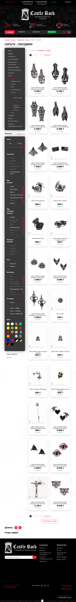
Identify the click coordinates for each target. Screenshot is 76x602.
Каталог (13, 40)
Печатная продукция (14, 70)
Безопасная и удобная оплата (41, 25)
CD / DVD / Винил (13, 121)
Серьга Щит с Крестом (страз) (60, 351)
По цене (48, 50)
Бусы (12, 87)
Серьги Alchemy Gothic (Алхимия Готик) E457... (60, 276)
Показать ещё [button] (49, 521)
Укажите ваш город (10, 1)
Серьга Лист (60, 313)
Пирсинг (10, 118)
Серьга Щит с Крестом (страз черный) (38, 352)
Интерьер (11, 115)
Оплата (59, 550)
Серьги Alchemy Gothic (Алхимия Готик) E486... (38, 88)
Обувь (10, 50)
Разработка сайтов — (64, 595)
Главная (7, 40)
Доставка (60, 548)
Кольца (13, 84)
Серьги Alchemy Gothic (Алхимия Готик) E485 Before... (60, 126)
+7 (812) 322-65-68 (41, 2)
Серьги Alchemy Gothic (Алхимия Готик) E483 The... (60, 88)
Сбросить (19, 298)
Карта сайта (43, 561)
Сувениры (11, 73)
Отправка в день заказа (66, 25)
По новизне (40, 50)
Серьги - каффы (18, 97)
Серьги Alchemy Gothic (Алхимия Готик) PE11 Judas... (60, 163)
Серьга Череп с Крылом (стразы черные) (60, 239)
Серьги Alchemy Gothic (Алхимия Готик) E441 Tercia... (38, 314)
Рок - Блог (51, 32)
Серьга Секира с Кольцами (38, 389)
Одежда (10, 53)
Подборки (36, 32)
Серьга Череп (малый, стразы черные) (60, 389)
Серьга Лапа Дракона (38, 200)
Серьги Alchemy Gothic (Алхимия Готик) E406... (60, 502)
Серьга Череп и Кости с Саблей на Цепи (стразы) (38, 427)
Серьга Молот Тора (38, 238)
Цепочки (13, 92)
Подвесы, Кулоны (16, 81)
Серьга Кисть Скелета (60, 200)
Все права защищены (10, 586)
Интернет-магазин (28, 4)
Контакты (42, 548)
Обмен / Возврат (62, 557)
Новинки (21, 32)
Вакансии (42, 550)
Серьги (27, 40)
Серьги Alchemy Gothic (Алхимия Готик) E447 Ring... (38, 465)
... (39, 55)
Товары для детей (13, 67)
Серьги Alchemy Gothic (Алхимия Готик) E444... (60, 427)
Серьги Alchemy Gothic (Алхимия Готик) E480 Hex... (37, 126)
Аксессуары (11, 56)
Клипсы (16, 110)
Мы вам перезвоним (55, 2)
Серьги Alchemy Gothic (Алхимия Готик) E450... (38, 276)
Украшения (20, 40)
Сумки (10, 75)
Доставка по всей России (17, 25)
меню (10, 32)
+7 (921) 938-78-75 (27, 2)
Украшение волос (16, 89)
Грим (12, 112)
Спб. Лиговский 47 (42, 4)
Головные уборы (13, 59)
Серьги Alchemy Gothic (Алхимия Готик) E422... (60, 465)
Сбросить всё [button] (21, 134)
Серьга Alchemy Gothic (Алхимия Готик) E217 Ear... (38, 502)
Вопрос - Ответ (61, 559)
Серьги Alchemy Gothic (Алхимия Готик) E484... (38, 163)
